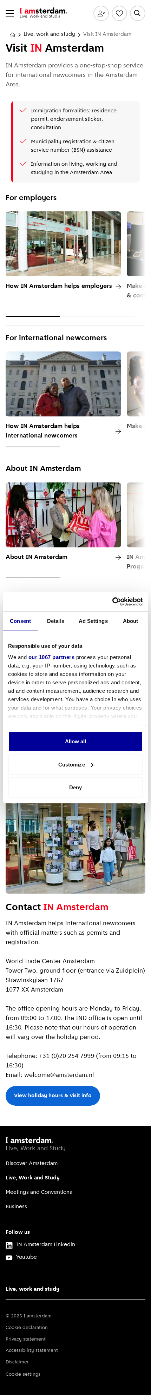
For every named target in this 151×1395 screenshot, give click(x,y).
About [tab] (130, 621)
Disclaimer (17, 1362)
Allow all (75, 741)
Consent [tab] (20, 621)
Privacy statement (26, 1339)
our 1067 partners (51, 657)
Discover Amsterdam (32, 1163)
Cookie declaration (27, 1327)
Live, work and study (49, 34)
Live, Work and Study (33, 1178)
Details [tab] (55, 621)
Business (16, 1207)
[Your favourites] (119, 13)
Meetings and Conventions (39, 1192)
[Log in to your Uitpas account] (101, 13)
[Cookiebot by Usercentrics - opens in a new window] (112, 601)
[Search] (137, 13)
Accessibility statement (32, 1350)
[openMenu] (10, 13)
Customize (71, 764)
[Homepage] (12, 35)
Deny (75, 787)
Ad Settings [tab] (93, 621)
